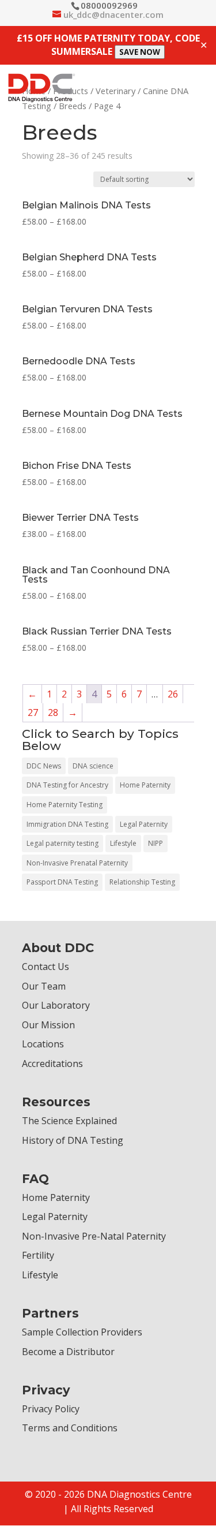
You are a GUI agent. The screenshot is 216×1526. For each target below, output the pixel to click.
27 (33, 712)
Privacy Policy (50, 1408)
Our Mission (48, 1024)
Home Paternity (145, 785)
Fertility (38, 1255)
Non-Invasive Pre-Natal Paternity (94, 1236)
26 (173, 694)
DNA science (93, 766)
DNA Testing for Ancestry (67, 785)
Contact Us (45, 966)
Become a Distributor (68, 1351)
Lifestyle (123, 843)
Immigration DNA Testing (67, 824)
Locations (43, 1044)
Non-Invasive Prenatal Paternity (77, 863)
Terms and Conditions (70, 1427)
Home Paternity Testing (64, 804)
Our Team (44, 986)
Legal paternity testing (62, 843)
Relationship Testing (142, 882)
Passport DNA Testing (62, 882)
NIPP (155, 843)
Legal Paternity (144, 824)
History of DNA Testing (72, 1140)
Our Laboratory (56, 1005)
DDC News (43, 766)
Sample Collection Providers (82, 1332)
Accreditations (52, 1063)
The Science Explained (69, 1120)
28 (53, 712)
